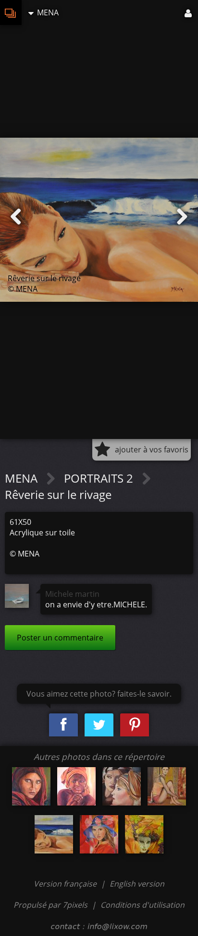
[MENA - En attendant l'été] (99, 834)
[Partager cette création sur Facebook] (63, 725)
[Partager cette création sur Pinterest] (134, 725)
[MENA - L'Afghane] (31, 786)
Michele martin (72, 594)
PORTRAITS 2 (100, 478)
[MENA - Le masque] (144, 834)
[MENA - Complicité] (121, 786)
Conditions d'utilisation (142, 905)
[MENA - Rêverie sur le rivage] (54, 834)
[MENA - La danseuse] (167, 786)
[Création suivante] (182, 217)
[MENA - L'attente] (76, 786)
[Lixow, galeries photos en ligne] (11, 12)
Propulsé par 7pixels (50, 905)
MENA (22, 478)
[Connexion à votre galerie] (189, 12)
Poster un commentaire (60, 637)
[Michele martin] (17, 596)
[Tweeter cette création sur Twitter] (99, 725)
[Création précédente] (16, 217)
